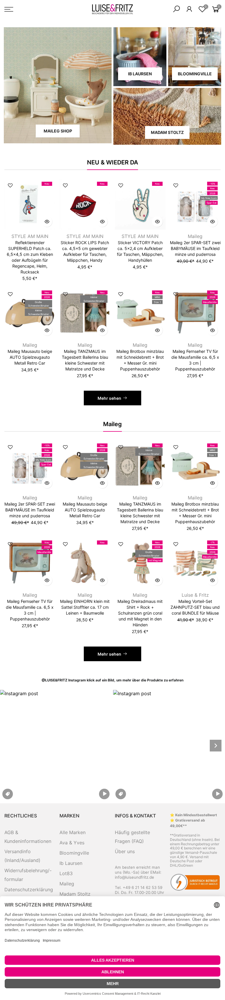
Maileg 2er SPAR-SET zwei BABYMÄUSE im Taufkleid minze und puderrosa (195, 248)
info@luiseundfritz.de (134, 877)
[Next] (215, 745)
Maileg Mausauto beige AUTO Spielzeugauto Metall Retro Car (30, 357)
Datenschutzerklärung (28, 889)
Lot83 (66, 873)
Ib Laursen (70, 863)
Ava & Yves (71, 843)
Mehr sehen (109, 398)
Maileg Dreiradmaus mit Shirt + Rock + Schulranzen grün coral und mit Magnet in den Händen (140, 613)
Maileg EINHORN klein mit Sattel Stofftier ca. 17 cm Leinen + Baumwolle (85, 607)
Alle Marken (72, 832)
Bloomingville (74, 853)
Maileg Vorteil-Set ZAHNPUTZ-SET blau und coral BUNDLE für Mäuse (195, 607)
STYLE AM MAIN (29, 236)
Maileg (195, 236)
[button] (56, 746)
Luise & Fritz (195, 595)
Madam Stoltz (75, 894)
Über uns (125, 851)
